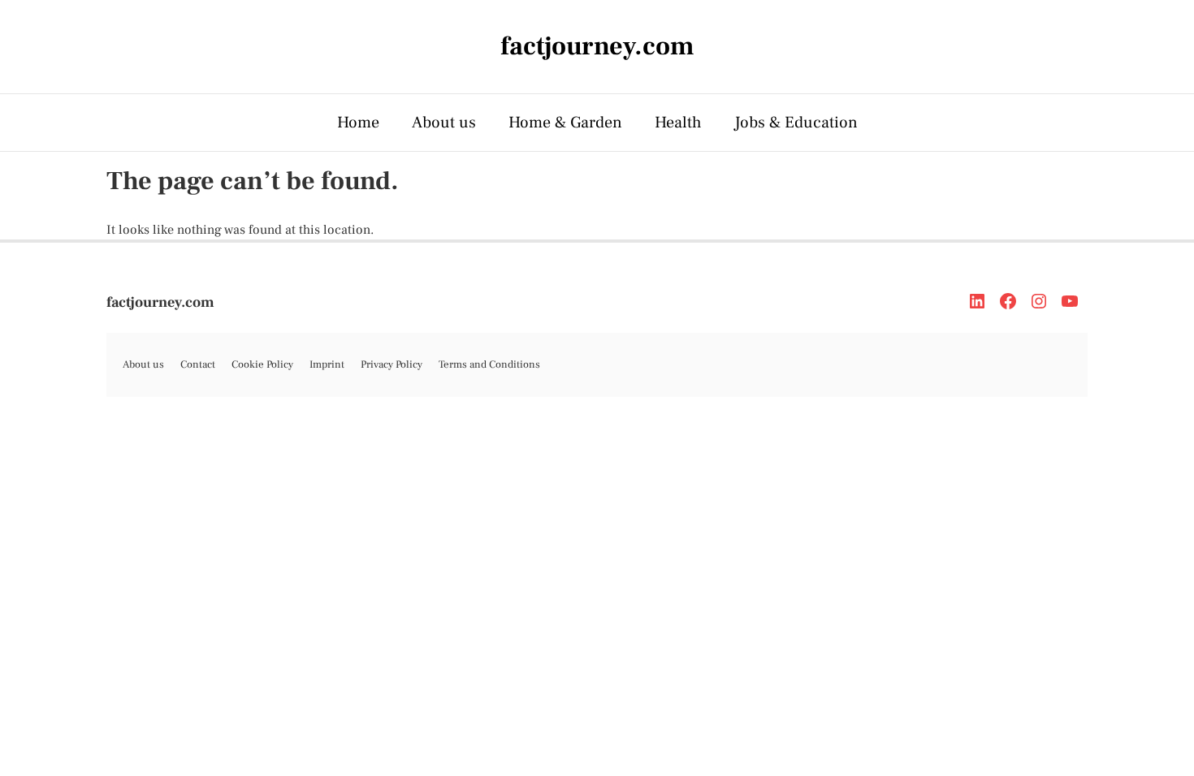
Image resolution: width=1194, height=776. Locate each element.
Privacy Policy (391, 364)
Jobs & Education (796, 122)
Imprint (326, 364)
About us (444, 122)
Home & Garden (565, 122)
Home (358, 122)
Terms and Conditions (489, 364)
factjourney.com (160, 302)
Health (678, 122)
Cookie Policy (262, 364)
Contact (197, 364)
